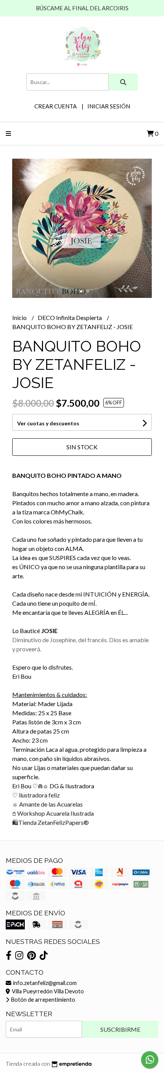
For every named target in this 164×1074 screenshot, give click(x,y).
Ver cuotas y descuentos (48, 423)
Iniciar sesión (108, 106)
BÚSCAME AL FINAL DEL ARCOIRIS (82, 8)
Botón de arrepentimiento (42, 999)
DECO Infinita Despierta (70, 317)
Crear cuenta (55, 106)
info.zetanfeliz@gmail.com (44, 983)
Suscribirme (120, 1029)
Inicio (20, 317)
